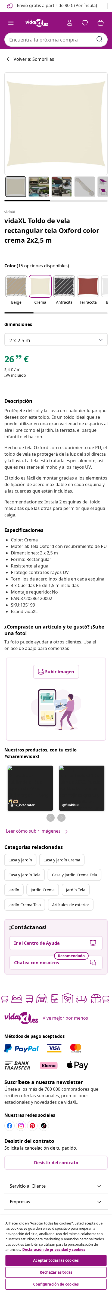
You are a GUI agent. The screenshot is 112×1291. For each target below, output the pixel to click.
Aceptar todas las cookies (56, 1260)
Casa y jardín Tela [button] (24, 874)
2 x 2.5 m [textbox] (19, 340)
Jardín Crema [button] (43, 889)
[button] (51, 6)
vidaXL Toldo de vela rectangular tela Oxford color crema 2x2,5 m (51, 230)
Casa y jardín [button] (20, 859)
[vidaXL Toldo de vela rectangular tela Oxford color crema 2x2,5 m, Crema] (56, 124)
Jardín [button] (13, 889)
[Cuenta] (70, 23)
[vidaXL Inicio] (36, 23)
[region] (56, 1253)
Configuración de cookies (56, 1284)
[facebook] (9, 1125)
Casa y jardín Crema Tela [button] (74, 874)
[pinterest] (32, 1125)
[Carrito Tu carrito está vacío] (100, 23)
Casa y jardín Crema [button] (61, 859)
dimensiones (18, 324)
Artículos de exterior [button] (70, 904)
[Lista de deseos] (85, 23)
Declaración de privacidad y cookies (53, 1249)
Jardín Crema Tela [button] (24, 904)
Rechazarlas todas (56, 1272)
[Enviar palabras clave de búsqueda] (99, 39)
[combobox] (56, 40)
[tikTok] (43, 1125)
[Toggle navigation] (10, 22)
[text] (16, 360)
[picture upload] (56, 709)
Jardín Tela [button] (75, 889)
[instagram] (21, 1125)
